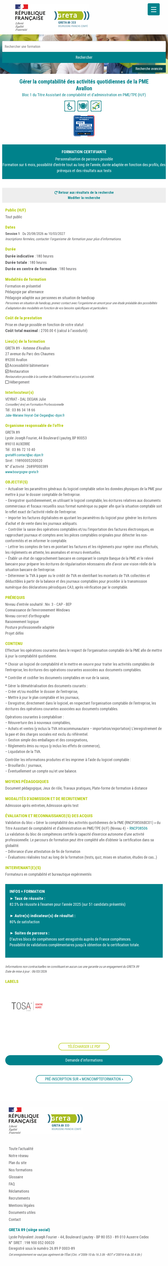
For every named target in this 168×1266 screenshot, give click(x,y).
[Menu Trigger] (154, 9)
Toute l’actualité (21, 1149)
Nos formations (20, 1170)
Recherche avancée (149, 69)
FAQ (12, 1184)
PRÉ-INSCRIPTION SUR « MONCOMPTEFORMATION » (84, 1079)
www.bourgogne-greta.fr (22, 472)
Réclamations (19, 1191)
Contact (15, 1219)
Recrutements (19, 1198)
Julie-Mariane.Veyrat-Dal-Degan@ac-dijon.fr (35, 415)
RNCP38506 (139, 828)
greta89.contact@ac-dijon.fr (24, 455)
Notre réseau (18, 1156)
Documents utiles (22, 1212)
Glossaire (16, 1177)
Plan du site (17, 1163)
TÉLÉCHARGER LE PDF (84, 1046)
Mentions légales (21, 1205)
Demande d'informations (84, 1060)
